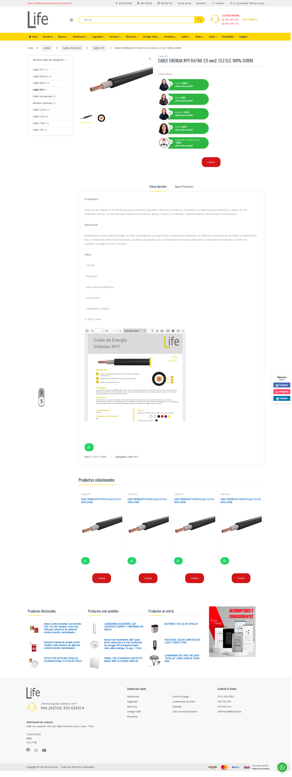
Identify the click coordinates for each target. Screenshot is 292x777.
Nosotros (201, 3)
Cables (184, 36)
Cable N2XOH (42, 76)
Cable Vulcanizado (44, 96)
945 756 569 (146, 3)
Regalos (243, 36)
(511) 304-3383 (226, 696)
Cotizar (211, 162)
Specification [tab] (184, 187)
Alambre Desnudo (44, 103)
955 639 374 (166, 3)
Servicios (114, 36)
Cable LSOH (41, 109)
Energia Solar (150, 36)
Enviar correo (184, 3)
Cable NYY (98, 48)
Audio (212, 36)
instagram (283, 391)
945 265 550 (231, 19)
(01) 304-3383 (125, 3)
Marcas (62, 36)
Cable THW (41, 123)
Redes (198, 36)
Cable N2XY (41, 83)
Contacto (219, 3)
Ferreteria (169, 36)
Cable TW (40, 129)
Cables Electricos (72, 48)
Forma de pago (180, 696)
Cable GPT (40, 69)
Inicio (35, 36)
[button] (149, 59)
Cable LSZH (40, 116)
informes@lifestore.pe (229, 711)
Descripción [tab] (157, 187)
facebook (283, 385)
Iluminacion (79, 36)
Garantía (176, 706)
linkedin (283, 398)
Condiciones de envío (183, 701)
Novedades (228, 36)
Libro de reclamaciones (184, 711)
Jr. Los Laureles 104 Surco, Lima (248, 3)
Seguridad (97, 36)
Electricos (131, 36)
